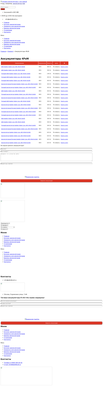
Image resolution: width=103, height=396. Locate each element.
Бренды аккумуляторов (12, 28)
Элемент (11, 51)
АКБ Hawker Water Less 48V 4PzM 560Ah (13, 70)
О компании (8, 30)
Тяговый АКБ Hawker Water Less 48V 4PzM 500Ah (15, 101)
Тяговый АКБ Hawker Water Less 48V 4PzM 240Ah (15, 73)
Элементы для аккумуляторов (14, 26)
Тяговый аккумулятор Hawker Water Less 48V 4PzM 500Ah (18, 94)
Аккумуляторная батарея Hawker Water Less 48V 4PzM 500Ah (19, 97)
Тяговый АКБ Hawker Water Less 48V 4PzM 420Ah (15, 77)
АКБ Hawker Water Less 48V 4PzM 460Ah (13, 66)
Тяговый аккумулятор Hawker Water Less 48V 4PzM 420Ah (18, 87)
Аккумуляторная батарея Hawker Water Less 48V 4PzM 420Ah (19, 84)
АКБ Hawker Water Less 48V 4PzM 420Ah (13, 91)
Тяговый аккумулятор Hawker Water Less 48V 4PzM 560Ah (18, 125)
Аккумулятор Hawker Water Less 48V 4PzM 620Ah (16, 132)
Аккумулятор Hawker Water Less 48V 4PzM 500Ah (16, 104)
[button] (46, 35)
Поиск (2, 9)
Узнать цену (64, 66)
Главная (6, 22)
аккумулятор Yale (19, 3)
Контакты (7, 32)
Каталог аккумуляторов (12, 24)
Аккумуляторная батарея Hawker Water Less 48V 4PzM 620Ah (19, 129)
